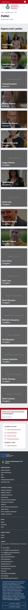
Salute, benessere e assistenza (8, 511)
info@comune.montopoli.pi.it (12, 550)
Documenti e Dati (5, 482)
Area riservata (4, 576)
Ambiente (3, 504)
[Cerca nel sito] (24, 6)
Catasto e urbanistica (6, 490)
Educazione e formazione (7, 502)
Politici (2, 477)
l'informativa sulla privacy (13, 599)
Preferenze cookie (6, 598)
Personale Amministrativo (7, 479)
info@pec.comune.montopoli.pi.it (11, 552)
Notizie (2, 522)
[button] (6, 2)
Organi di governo (5, 470)
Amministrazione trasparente (8, 566)
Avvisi (2, 527)
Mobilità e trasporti (6, 492)
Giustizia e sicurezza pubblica (8, 499)
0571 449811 (6, 548)
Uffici (2, 475)
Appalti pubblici (5, 509)
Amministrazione (9, 12)
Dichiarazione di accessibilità (8, 573)
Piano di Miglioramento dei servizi (9, 578)
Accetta (15, 607)
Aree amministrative (6, 472)
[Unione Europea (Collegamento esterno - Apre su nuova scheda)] (14, 456)
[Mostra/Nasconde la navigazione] (3, 6)
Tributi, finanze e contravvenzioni (9, 507)
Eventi (2, 537)
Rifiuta (15, 603)
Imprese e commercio (6, 514)
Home (2, 12)
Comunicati (4, 524)
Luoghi (2, 535)
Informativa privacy (6, 568)
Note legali (3, 571)
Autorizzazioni (4, 497)
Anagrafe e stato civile (6, 495)
